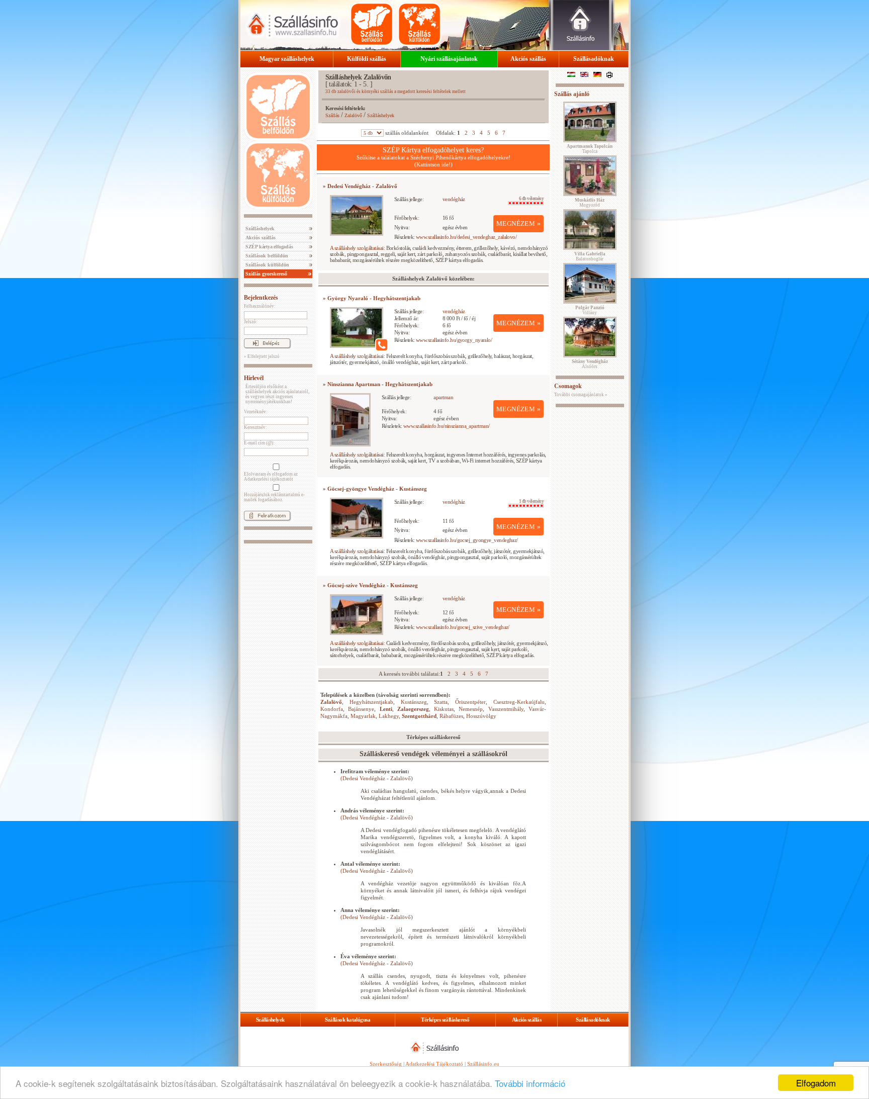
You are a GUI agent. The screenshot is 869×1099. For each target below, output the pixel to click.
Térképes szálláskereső (445, 1020)
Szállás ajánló (571, 94)
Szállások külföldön (266, 264)
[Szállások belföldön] (372, 24)
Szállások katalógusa (347, 1020)
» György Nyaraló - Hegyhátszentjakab (371, 298)
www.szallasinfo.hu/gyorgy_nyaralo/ (454, 340)
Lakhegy (389, 716)
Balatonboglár (589, 256)
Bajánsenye (361, 709)
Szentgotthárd (419, 716)
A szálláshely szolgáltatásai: (357, 248)
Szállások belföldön (266, 255)
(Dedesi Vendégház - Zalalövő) (376, 778)
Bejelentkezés (261, 297)
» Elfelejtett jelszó (262, 356)
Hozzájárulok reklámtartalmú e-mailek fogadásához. (274, 497)
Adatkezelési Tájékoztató (434, 1064)
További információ (530, 1083)
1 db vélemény (531, 501)
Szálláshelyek (259, 228)
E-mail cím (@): (259, 442)
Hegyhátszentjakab (371, 702)
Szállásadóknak (593, 58)
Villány (589, 310)
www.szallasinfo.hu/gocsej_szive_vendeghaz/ (462, 627)
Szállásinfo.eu (483, 1064)
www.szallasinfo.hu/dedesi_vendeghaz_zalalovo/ (466, 237)
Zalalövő (353, 115)
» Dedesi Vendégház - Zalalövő (360, 186)
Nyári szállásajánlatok (449, 58)
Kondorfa (331, 709)
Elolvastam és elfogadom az (271, 477)
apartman (443, 397)
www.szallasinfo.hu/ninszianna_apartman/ (446, 426)
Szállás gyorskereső (265, 274)
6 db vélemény (531, 198)
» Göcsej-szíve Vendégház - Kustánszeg (370, 585)
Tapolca (590, 149)
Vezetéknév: (256, 411)
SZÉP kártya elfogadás (268, 246)
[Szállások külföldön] (419, 24)
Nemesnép (471, 709)
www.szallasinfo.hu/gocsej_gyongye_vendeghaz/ (467, 540)
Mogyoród (589, 203)
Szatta (441, 702)
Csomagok (568, 386)
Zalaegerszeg (413, 709)
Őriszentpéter (470, 702)
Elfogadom (816, 1082)
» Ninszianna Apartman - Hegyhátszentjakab (377, 384)
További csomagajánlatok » (580, 394)
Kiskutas (444, 709)
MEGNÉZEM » (518, 223)
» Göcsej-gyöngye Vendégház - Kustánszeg (375, 489)
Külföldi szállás (366, 58)
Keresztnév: (255, 427)
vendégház (454, 199)
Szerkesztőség (386, 1064)
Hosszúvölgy (481, 716)
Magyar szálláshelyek (286, 58)
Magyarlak (363, 716)
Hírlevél (254, 378)
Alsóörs (590, 364)
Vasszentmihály (506, 709)
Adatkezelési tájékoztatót (268, 479)
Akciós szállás (528, 58)
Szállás (332, 115)
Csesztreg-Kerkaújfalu (519, 702)
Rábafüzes (451, 716)
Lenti (386, 709)
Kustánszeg (414, 702)
